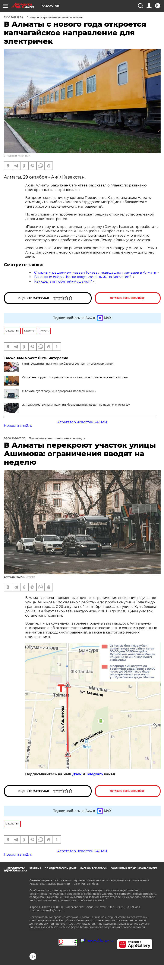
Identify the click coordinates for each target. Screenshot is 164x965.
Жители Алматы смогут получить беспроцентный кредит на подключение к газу (76, 404)
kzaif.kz (30, 577)
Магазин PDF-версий (93, 868)
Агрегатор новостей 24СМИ (82, 422)
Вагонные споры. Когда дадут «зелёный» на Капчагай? (82, 277)
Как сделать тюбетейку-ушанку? (63, 281)
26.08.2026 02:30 (14, 438)
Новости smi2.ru (18, 426)
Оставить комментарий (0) (127, 298)
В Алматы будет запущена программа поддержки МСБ (59, 391)
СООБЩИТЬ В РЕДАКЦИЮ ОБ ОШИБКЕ (134, 868)
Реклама (35, 868)
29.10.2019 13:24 (13, 17)
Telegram (94, 774)
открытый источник (17, 155)
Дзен (77, 774)
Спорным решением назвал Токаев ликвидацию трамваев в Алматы (95, 272)
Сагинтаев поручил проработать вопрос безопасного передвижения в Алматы (75, 377)
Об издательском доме (60, 868)
